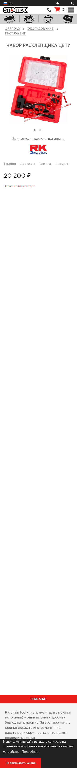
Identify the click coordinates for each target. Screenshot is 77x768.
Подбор (10, 164)
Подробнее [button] (30, 751)
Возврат (61, 164)
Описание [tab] (38, 699)
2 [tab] (41, 131)
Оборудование (40, 29)
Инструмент (15, 33)
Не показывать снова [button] (21, 762)
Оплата (45, 164)
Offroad (12, 29)
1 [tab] (36, 131)
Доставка (27, 164)
